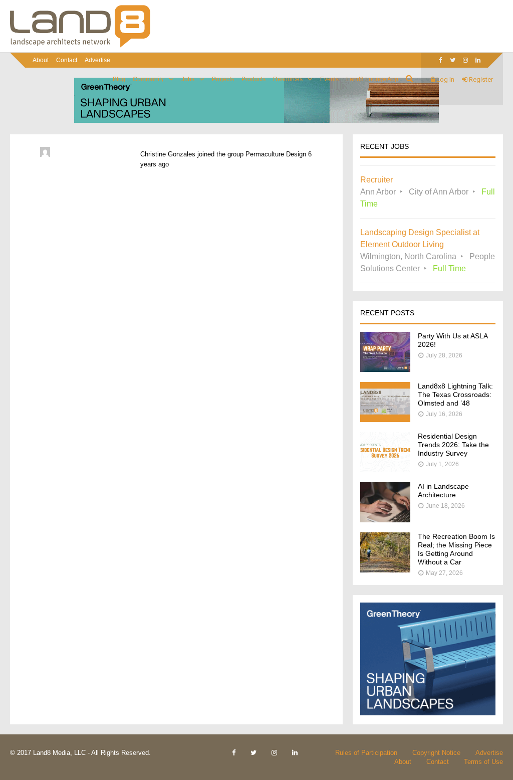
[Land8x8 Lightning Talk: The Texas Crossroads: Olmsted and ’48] (385, 419)
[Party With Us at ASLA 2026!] (385, 369)
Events (329, 79)
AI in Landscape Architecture (443, 490)
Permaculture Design (275, 154)
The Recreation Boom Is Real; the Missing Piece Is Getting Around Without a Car (456, 549)
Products (253, 79)
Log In (444, 79)
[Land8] (80, 45)
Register (480, 79)
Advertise (97, 60)
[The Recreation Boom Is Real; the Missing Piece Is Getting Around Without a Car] (385, 569)
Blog (119, 79)
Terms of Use (483, 761)
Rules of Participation (366, 752)
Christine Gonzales (167, 154)
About (41, 60)
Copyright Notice (436, 752)
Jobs (187, 79)
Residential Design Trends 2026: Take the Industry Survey (453, 444)
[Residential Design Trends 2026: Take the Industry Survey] (385, 469)
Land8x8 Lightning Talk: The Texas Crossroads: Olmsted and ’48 (455, 394)
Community (148, 79)
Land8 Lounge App (372, 79)
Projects (223, 79)
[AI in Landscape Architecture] (385, 519)
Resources (288, 79)
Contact (66, 60)
